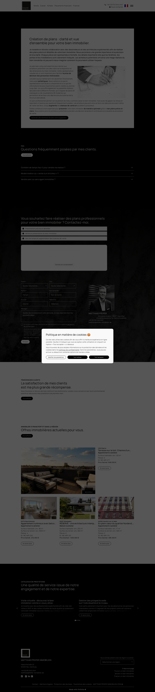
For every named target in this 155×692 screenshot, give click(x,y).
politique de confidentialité (69, 350)
